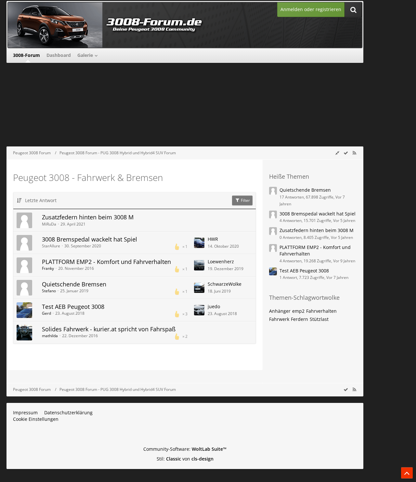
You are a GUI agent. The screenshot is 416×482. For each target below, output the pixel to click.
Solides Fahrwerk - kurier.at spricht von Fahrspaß (109, 329)
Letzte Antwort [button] (41, 200)
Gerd (46, 313)
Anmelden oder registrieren (310, 9)
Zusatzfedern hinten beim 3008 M (88, 217)
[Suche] (353, 9)
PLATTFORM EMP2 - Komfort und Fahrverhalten (106, 262)
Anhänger (280, 311)
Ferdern (299, 319)
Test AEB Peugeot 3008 (73, 306)
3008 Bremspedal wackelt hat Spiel (89, 239)
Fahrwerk (279, 319)
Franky (48, 268)
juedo (214, 306)
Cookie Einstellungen (35, 419)
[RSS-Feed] (354, 153)
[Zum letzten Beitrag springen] (199, 243)
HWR (213, 239)
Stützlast (319, 319)
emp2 (298, 311)
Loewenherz (221, 261)
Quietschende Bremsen (74, 284)
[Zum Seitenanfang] (407, 473)
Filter (245, 200)
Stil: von (185, 459)
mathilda (50, 335)
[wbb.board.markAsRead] (345, 153)
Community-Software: (185, 449)
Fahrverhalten (321, 311)
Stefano (49, 291)
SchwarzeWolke (224, 284)
